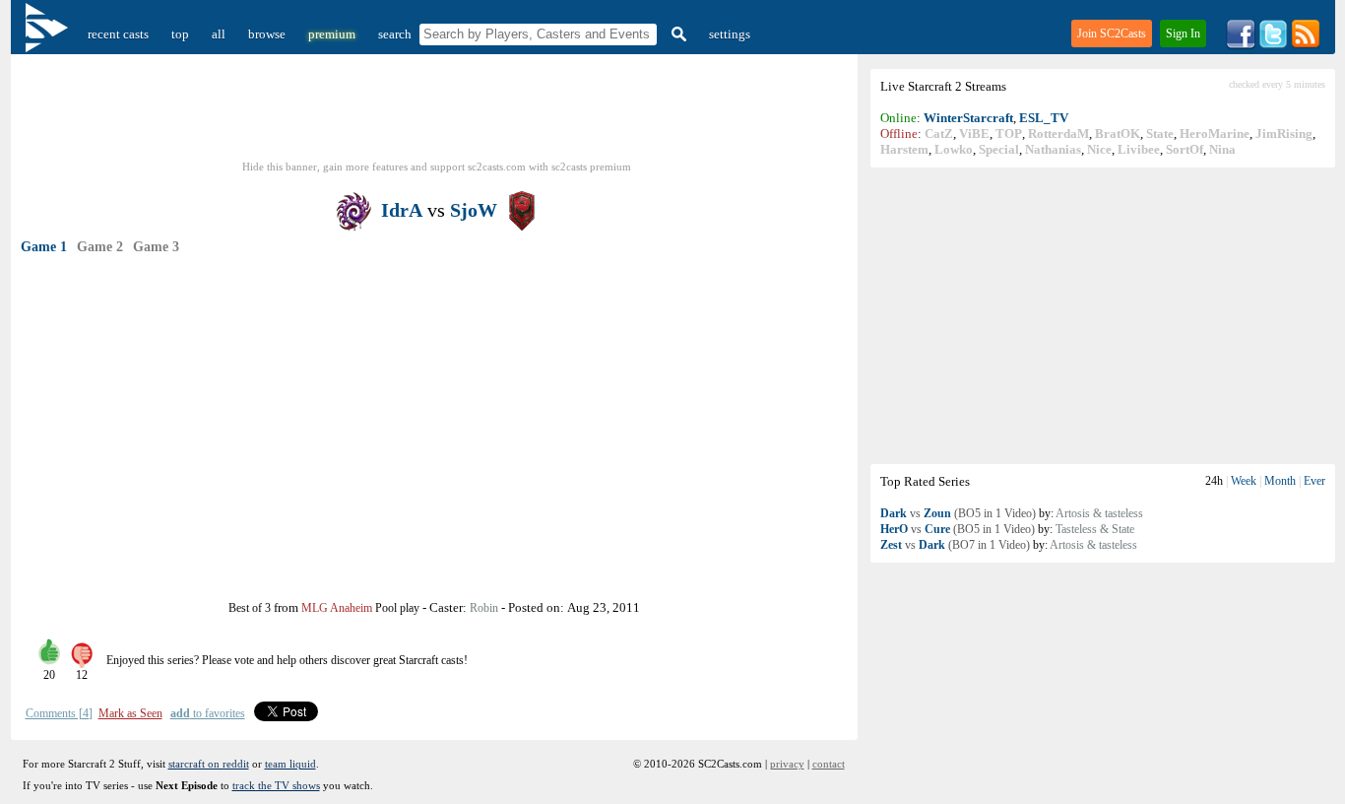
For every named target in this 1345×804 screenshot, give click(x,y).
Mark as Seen (130, 713)
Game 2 (100, 246)
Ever (1314, 481)
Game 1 (44, 246)
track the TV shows (276, 785)
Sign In (1183, 33)
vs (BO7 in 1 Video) (955, 545)
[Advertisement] (1102, 315)
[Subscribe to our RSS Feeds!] (1305, 44)
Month (1280, 481)
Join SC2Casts (1111, 33)
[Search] (676, 34)
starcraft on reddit (208, 764)
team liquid (290, 764)
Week (1243, 481)
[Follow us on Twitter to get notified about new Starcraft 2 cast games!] (1273, 44)
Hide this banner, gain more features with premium (436, 166)
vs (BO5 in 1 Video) (958, 513)
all (218, 34)
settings (729, 34)
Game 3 (156, 246)
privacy (787, 764)
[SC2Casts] (49, 34)
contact (828, 764)
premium (331, 34)
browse (267, 34)
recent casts (118, 34)
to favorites (207, 713)
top (180, 34)
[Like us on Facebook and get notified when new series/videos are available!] (1240, 44)
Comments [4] (59, 713)
